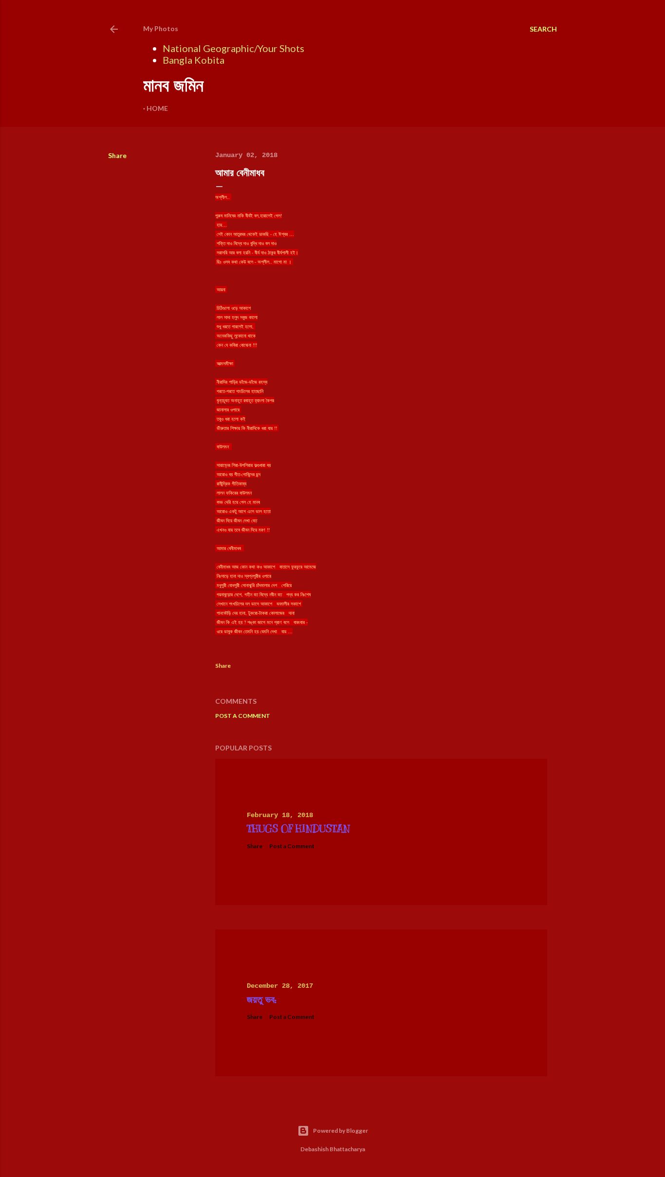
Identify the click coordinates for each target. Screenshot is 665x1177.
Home (157, 108)
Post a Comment (242, 715)
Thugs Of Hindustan (298, 829)
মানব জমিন (173, 85)
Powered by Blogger (340, 1130)
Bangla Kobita (193, 60)
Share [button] (117, 155)
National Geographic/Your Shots (233, 48)
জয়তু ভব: (262, 1000)
